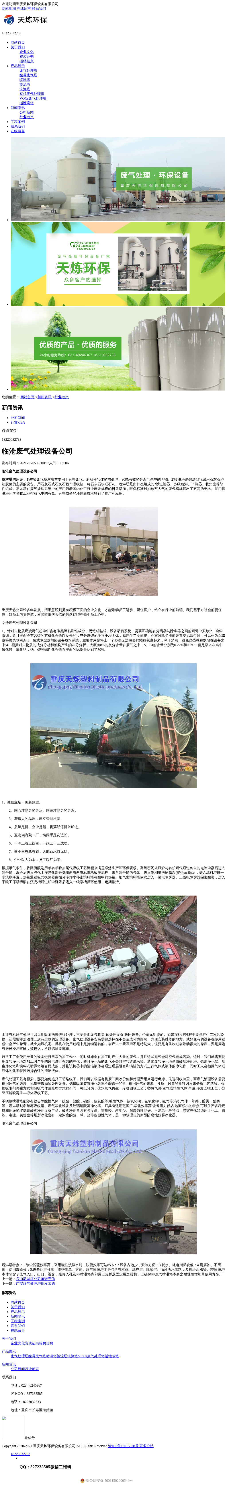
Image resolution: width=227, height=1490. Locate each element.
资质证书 (27, 56)
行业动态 (27, 117)
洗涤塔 (25, 89)
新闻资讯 (18, 108)
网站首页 (18, 42)
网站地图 (9, 8)
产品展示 (18, 66)
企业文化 (27, 52)
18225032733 (20, 1454)
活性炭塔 (27, 103)
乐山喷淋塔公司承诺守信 (35, 1279)
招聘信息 (27, 61)
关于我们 (18, 47)
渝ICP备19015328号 (123, 1446)
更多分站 (146, 1446)
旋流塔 (25, 84)
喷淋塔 (25, 80)
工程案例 (18, 122)
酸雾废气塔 (28, 75)
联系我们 (39, 8)
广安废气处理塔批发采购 (35, 1283)
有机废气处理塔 (32, 94)
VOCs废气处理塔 (33, 98)
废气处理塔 (28, 70)
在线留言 (24, 8)
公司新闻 (27, 112)
